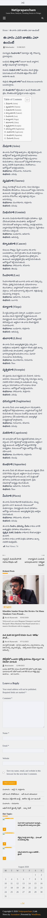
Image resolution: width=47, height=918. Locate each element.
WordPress (35, 914)
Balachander (9, 47)
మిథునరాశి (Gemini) (13, 110)
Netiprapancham (23, 10)
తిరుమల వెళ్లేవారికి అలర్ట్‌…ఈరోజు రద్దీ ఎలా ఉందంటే (21, 799)
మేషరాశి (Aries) (12, 104)
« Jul (22, 903)
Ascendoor (15, 914)
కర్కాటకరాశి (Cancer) (14, 113)
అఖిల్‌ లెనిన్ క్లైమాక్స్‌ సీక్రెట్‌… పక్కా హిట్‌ (17, 808)
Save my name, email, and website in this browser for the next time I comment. (24, 772)
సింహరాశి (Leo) (12, 116)
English (8, 607)
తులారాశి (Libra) (12, 122)
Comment (7, 698)
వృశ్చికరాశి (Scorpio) (13, 126)
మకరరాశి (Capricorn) (15, 132)
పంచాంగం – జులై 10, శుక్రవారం (14, 789)
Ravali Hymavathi (11, 618)
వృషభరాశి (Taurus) (13, 107)
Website (6, 758)
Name (6, 733)
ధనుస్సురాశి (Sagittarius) (15, 129)
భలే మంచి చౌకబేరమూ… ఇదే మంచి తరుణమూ (20, 794)
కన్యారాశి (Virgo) (12, 119)
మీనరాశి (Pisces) (13, 138)
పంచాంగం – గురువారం (11, 803)
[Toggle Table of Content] (26, 100)
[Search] (42, 18)
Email (6, 746)
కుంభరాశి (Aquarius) (14, 135)
